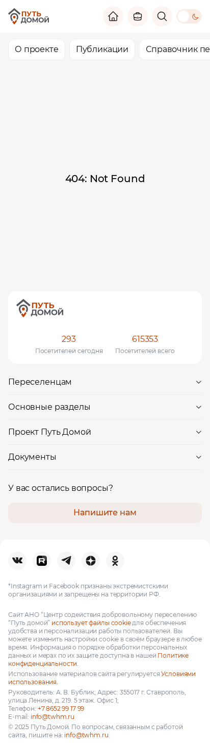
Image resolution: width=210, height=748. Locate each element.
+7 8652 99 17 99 (61, 708)
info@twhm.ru (52, 716)
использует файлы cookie (91, 623)
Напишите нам (104, 512)
